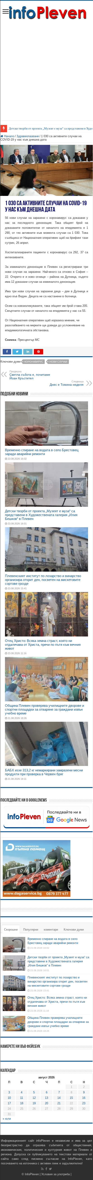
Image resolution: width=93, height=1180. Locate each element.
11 (21, 1098)
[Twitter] (50, 1169)
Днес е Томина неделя (67, 383)
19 (34, 1103)
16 (83, 1098)
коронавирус (33, 361)
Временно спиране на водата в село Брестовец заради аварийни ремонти (42, 452)
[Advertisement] (46, 73)
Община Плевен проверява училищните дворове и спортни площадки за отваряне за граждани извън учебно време (44, 709)
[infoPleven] (46, 11)
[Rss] (42, 1169)
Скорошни (11, 929)
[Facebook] (46, 1169)
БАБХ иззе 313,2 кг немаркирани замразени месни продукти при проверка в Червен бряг (44, 772)
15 (71, 1098)
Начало (8, 136)
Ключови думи (74, 929)
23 (83, 1103)
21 (58, 1103)
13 (46, 1098)
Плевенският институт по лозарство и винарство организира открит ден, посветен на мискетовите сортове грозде (43, 579)
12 (34, 1098)
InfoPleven (32, 1174)
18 (21, 1103)
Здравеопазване (27, 136)
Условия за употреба (55, 1174)
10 (9, 1098)
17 (9, 1103)
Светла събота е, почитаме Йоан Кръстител (29, 375)
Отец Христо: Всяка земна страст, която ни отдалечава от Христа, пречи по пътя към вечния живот (43, 644)
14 (58, 1098)
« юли (7, 1118)
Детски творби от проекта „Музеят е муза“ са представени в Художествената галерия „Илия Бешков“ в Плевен (41, 515)
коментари (51, 929)
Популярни (30, 929)
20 (46, 1103)
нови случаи (58, 361)
